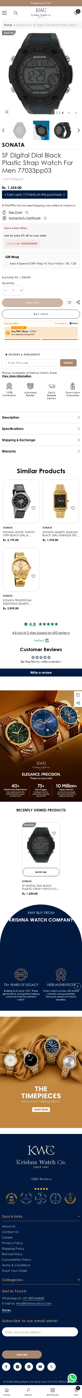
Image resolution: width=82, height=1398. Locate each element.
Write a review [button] (41, 673)
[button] (68, 112)
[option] (41, 74)
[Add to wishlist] (33, 508)
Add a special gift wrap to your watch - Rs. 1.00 (43, 263)
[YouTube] (40, 1367)
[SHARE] (77, 302)
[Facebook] (6, 1367)
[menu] (4, 12)
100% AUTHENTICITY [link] (61, 985)
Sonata (8, 527)
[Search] (15, 13)
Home (8, 25)
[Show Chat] (73, 1378)
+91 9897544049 (33, 1298)
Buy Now (41, 314)
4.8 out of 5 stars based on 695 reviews (41, 633)
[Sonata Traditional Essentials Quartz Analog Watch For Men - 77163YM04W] (21, 569)
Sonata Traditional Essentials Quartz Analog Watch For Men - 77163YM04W (21, 602)
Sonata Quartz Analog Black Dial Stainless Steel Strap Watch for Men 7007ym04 (61, 534)
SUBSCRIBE (22, 1354)
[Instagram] (17, 1367)
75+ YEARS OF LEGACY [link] (21, 985)
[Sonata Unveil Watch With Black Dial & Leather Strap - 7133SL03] (21, 501)
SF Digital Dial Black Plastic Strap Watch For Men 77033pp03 (40, 887)
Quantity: (8, 283)
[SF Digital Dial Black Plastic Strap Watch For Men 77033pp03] (41, 845)
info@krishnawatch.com (33, 1303)
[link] (69, 302)
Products (22, 25)
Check (68, 362)
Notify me (41, 872)
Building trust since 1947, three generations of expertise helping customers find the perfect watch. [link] (21, 995)
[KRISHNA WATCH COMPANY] (41, 1072)
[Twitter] (51, 1367)
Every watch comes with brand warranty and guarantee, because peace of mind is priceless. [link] (61, 995)
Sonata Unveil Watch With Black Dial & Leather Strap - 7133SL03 (20, 534)
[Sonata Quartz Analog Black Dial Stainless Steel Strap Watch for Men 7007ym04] (61, 501)
